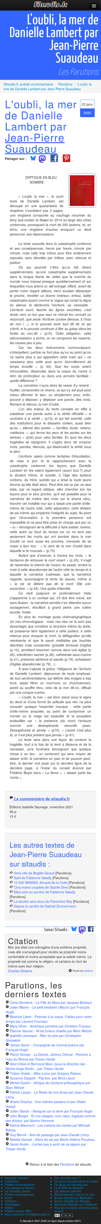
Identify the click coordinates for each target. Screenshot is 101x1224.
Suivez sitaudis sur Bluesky (72, 1201)
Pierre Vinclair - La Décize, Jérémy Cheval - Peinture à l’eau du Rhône (48, 1056)
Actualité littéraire (16, 1178)
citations (88, 970)
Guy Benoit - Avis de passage (49, 1134)
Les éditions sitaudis (67, 1191)
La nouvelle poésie (17, 1191)
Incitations (12, 1181)
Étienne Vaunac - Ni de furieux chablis (51, 1030)
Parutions (67, 1164)
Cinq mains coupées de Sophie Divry (41, 887)
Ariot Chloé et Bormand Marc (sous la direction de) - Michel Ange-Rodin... (46, 1066)
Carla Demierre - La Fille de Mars (51, 1002)
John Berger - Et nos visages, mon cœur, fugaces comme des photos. (50, 1118)
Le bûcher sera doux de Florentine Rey (43, 901)
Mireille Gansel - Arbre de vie (52, 1139)
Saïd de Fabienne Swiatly (33, 877)
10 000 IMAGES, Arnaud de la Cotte (41, 882)
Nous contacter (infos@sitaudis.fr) (27, 1214)
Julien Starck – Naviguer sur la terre (51, 1111)
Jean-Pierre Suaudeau (35, 142)
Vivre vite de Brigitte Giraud (34, 873)
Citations (11, 1201)
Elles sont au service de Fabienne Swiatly (44, 892)
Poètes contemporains (19, 1194)
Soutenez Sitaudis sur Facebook (75, 1204)
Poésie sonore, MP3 (18, 1211)
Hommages (12, 1204)
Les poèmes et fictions (20, 1188)
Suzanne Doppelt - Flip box (42, 1078)
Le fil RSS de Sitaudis (68, 1188)
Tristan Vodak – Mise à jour (45, 1073)
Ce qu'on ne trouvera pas (71, 1184)
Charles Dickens (20, 970)
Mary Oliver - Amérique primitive (50, 1026)
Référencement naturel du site (74, 1194)
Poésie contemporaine (19, 1184)
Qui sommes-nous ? (67, 1178)
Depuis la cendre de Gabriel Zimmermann (45, 906)
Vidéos (9, 1208)
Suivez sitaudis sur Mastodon (73, 1198)
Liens (8, 1198)
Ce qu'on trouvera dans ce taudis (76, 1181)
